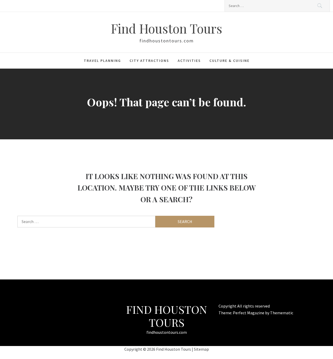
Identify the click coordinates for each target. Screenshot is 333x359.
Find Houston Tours (166, 28)
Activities (189, 60)
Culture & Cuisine (229, 60)
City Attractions (149, 60)
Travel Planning (102, 60)
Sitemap (201, 349)
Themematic (281, 312)
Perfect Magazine (249, 312)
